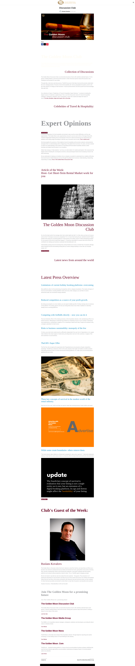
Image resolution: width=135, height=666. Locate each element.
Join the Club (44, 132)
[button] (42, 44)
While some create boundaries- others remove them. (63, 450)
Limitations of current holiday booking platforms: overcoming (67, 285)
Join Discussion (45, 251)
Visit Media (44, 626)
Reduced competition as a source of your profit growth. (64, 300)
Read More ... (44, 499)
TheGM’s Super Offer (50, 343)
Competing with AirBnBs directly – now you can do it (64, 315)
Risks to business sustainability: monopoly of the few (63, 328)
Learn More (44, 653)
